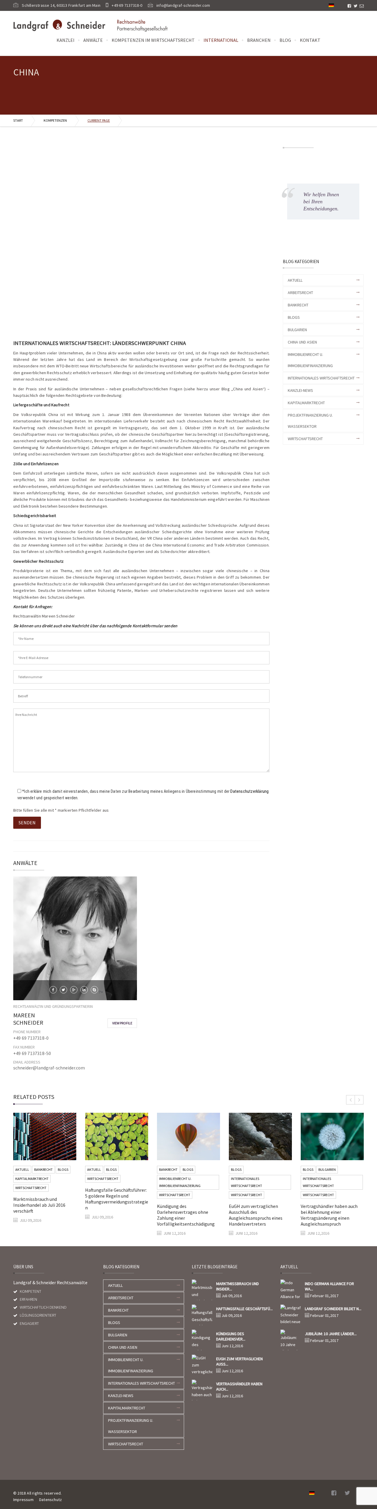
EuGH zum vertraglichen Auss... (239, 1361)
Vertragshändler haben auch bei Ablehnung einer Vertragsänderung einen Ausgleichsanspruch (329, 1215)
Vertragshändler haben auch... (239, 1386)
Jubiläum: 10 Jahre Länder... (331, 1333)
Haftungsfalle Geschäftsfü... (244, 1308)
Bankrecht (298, 305)
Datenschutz (50, 1499)
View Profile (122, 1023)
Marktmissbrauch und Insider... (237, 1286)
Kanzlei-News (300, 390)
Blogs (294, 317)
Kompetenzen (55, 120)
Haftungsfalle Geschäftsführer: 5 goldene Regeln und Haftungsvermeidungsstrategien (116, 1199)
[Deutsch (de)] (331, 4)
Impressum (23, 1499)
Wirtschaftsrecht (305, 438)
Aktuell (295, 280)
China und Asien (302, 342)
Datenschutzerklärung (249, 791)
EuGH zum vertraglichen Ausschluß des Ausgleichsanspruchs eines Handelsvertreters (255, 1215)
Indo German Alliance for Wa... (329, 1286)
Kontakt (310, 40)
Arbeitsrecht (300, 292)
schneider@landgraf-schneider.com (49, 1068)
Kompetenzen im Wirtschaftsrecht (153, 40)
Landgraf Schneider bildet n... (333, 1308)
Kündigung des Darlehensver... (230, 1336)
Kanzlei (66, 40)
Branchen (259, 40)
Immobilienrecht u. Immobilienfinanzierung (180, 1182)
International (221, 40)
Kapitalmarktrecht (306, 402)
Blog (285, 40)
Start (18, 120)
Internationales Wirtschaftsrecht (321, 378)
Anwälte (93, 40)
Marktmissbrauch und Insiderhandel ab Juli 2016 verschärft (39, 1205)
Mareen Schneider (28, 1018)
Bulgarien (297, 329)
